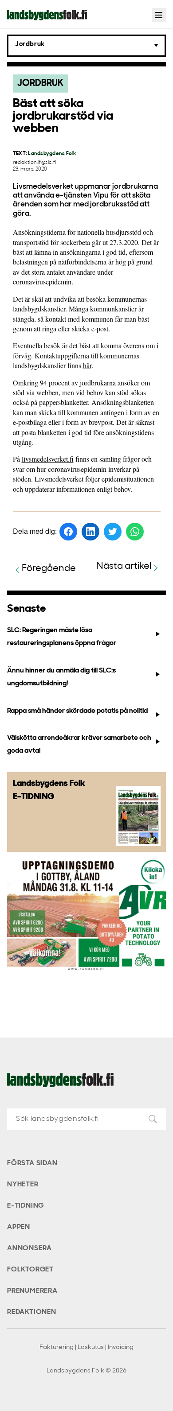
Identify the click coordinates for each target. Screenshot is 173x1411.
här (87, 365)
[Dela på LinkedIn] (90, 531)
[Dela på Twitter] (113, 531)
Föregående (49, 568)
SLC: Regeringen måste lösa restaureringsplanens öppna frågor (61, 637)
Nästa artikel (124, 566)
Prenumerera (32, 1290)
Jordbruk (40, 83)
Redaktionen (31, 1312)
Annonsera (29, 1248)
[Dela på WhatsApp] (135, 531)
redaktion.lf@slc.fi (34, 162)
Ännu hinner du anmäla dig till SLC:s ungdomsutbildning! (61, 677)
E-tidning (25, 1205)
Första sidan (32, 1163)
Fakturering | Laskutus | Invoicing (86, 1347)
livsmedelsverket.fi (48, 458)
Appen (18, 1227)
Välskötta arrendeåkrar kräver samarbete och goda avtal (79, 744)
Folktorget (30, 1269)
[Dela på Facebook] (68, 531)
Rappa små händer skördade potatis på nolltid (77, 711)
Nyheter (23, 1184)
